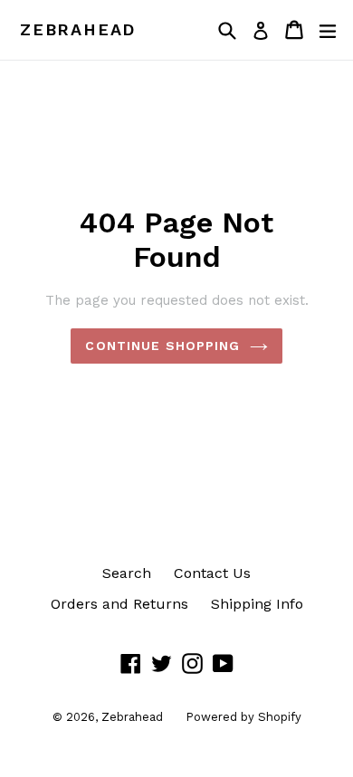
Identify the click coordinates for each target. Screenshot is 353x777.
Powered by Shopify (243, 717)
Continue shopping (162, 345)
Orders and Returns (119, 603)
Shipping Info (257, 603)
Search (126, 573)
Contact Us (212, 573)
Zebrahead (78, 29)
